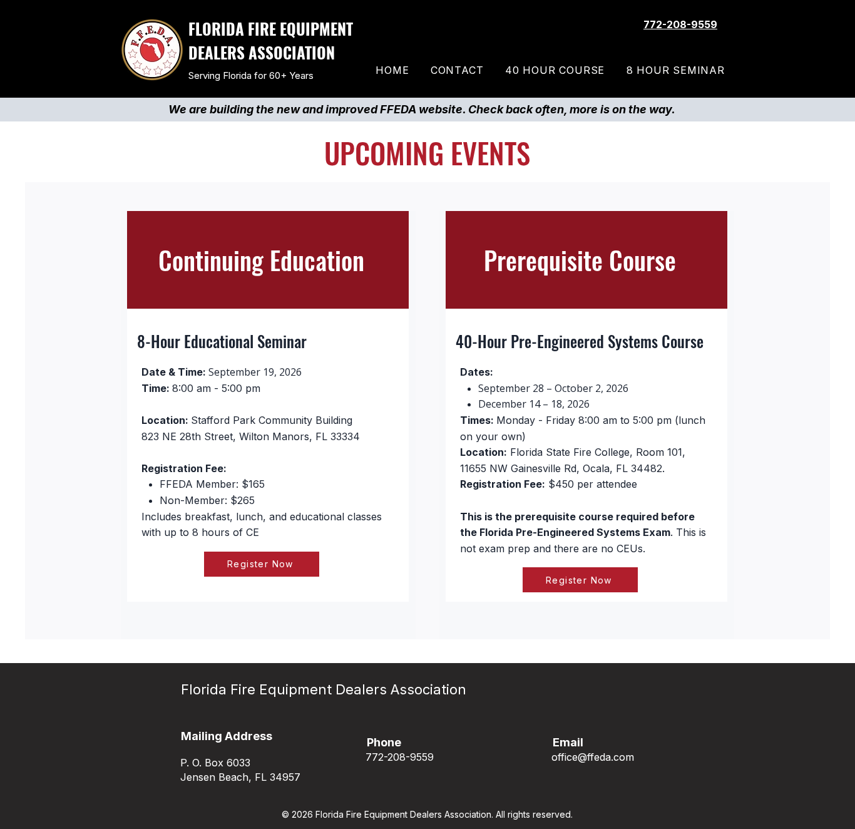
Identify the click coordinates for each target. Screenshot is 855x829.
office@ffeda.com (592, 757)
